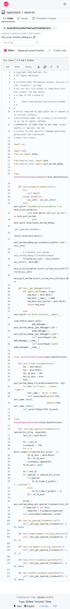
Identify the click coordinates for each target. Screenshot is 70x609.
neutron (29, 12)
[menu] (17, 606)
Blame (17, 67)
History (28, 67)
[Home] (6, 4)
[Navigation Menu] (65, 4)
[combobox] (20, 42)
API (55, 606)
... (49, 50)
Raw (8, 67)
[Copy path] (34, 37)
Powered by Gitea (26, 597)
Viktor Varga (12, 50)
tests (23, 33)
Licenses (44, 606)
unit (30, 33)
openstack (13, 12)
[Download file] (38, 67)
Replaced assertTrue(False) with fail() (37, 50)
